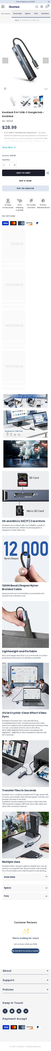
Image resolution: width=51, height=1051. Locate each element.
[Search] (36, 6)
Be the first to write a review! (25, 951)
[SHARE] (47, 173)
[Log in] (41, 6)
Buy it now (25, 181)
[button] (5, 60)
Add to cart (23, 173)
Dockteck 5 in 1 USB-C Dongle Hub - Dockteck (23, 114)
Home (17, 20)
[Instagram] (12, 1011)
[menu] (2, 6)
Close (49, 2)
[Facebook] (5, 1011)
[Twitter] (25, 1011)
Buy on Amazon (25, 188)
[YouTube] (18, 1011)
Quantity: (6, 160)
